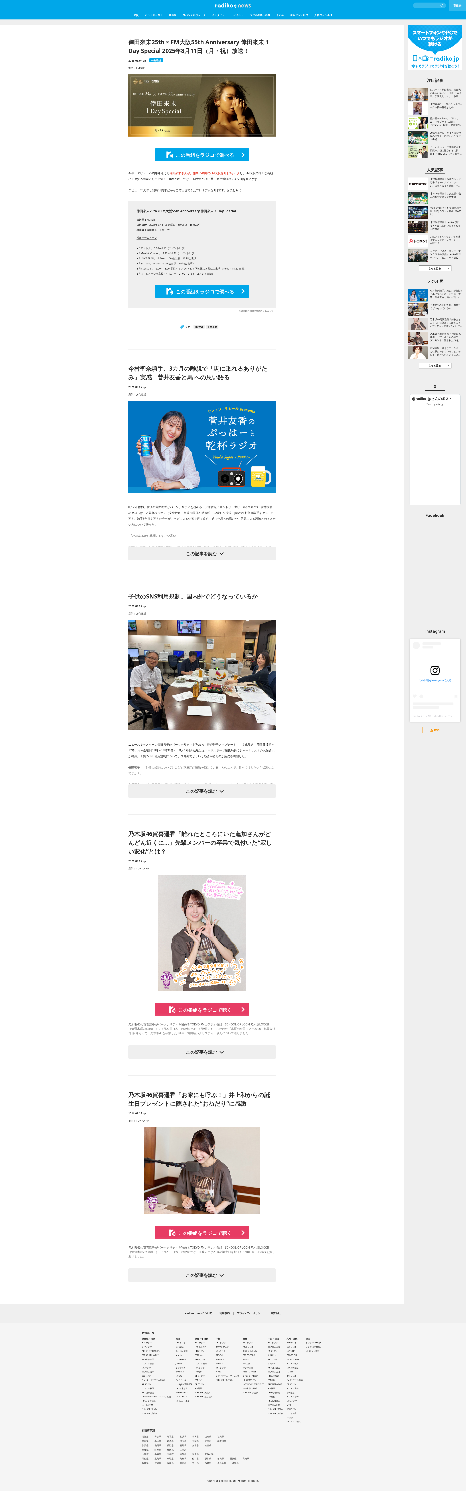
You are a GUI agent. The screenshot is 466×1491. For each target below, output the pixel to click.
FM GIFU (220, 1363)
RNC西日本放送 (275, 1384)
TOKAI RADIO (222, 1346)
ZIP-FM (219, 1355)
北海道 (145, 1436)
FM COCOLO (249, 1355)
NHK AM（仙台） (150, 1413)
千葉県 (195, 1441)
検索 (442, 5)
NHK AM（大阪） (251, 1392)
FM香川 (271, 1388)
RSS (437, 730)
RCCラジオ (273, 1359)
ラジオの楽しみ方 (260, 15)
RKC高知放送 (274, 1400)
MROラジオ (200, 1359)
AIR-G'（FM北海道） (151, 1351)
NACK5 (179, 1375)
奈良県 (195, 1454)
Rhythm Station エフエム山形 (156, 1396)
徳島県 (220, 1458)
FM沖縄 (290, 1417)
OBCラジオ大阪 (250, 1351)
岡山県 (145, 1458)
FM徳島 (271, 1380)
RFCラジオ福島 (149, 1400)
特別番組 (156, 60)
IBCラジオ (146, 1367)
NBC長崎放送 (293, 1367)
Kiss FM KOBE (249, 1371)
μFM (289, 1405)
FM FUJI (198, 1380)
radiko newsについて (198, 1313)
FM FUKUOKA (293, 1359)
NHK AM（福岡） (294, 1421)
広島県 (158, 1458)
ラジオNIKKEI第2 (313, 1346)
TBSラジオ (180, 1342)
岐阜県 (158, 1449)
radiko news (233, 5)
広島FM (271, 1363)
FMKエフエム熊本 (295, 1380)
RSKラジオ (273, 1351)
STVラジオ (147, 1346)
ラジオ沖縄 (292, 1413)
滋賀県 (183, 1454)
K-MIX (218, 1371)
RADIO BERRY (182, 1392)
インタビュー (219, 15)
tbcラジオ (146, 1375)
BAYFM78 (180, 1371)
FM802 (246, 1359)
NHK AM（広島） (276, 1409)
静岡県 (170, 1449)
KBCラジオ (291, 1346)
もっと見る (434, 268)
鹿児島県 (221, 1462)
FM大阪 (199, 326)
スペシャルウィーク (194, 15)
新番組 (173, 15)
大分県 (195, 1462)
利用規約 (225, 1313)
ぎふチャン (221, 1351)
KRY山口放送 (274, 1367)
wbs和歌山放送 (250, 1388)
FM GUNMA (181, 1396)
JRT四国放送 (273, 1375)
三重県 (183, 1449)
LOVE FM (291, 1351)
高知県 (245, 1458)
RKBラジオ (291, 1342)
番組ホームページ (147, 237)
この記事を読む (201, 553)
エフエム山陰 (274, 1346)
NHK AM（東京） (183, 1400)
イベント (238, 15)
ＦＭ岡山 (272, 1355)
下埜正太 (212, 326)
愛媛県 (233, 1458)
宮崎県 (208, 1462)
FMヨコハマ (181, 1380)
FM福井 (198, 1371)
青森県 (158, 1436)
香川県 (208, 1458)
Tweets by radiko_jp (435, 404)
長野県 (170, 1445)
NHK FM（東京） (313, 1351)
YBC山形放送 (148, 1392)
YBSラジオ (200, 1375)
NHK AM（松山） (276, 1413)
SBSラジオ (221, 1367)
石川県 (183, 1445)
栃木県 (158, 1441)
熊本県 (183, 1462)
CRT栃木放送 (181, 1388)
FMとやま (199, 1355)
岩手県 (170, 1436)
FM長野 (198, 1388)
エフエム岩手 (148, 1371)
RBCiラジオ (292, 1409)
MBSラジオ (248, 1346)
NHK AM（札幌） (150, 1409)
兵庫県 (158, 1454)
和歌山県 (209, 1454)
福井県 (208, 1445)
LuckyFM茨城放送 (184, 1384)
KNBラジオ (200, 1351)
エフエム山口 (274, 1371)
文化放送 (180, 1346)
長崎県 (170, 1462)
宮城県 (183, 1436)
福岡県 (145, 1462)
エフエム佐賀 (293, 1363)
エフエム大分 (293, 1388)
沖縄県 (235, 1462)
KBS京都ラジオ (250, 1380)
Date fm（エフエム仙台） (154, 1380)
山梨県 (158, 1445)
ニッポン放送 (182, 1351)
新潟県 (145, 1445)
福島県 (220, 1436)
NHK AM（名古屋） (204, 1396)
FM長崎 (290, 1371)
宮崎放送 (291, 1392)
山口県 (195, 1458)
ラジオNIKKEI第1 (313, 1342)
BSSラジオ (273, 1342)
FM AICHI (220, 1359)
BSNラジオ (200, 1342)
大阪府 (145, 1454)
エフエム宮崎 (293, 1396)
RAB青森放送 (148, 1359)
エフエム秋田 (148, 1388)
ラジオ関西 (248, 1367)
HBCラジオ (147, 1342)
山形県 (208, 1436)
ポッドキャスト (154, 15)
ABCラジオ (248, 1342)
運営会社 (275, 1313)
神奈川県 (221, 1441)
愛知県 (145, 1449)
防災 (136, 15)
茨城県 (145, 1441)
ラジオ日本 (181, 1367)
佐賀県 (158, 1462)
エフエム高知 (274, 1405)
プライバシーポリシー (250, 1313)
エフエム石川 (201, 1363)
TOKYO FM (181, 1359)
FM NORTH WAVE (150, 1355)
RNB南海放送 (274, 1392)
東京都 (208, 1441)
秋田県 (195, 1436)
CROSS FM (292, 1355)
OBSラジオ (292, 1384)
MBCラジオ (292, 1400)
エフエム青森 (148, 1363)
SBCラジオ (200, 1384)
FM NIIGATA (200, 1346)
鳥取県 (170, 1458)
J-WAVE (179, 1363)
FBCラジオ (200, 1367)
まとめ (280, 15)
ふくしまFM (147, 1405)
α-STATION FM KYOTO (253, 1384)
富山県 (195, 1445)
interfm (179, 1355)
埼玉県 (183, 1441)
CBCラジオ (221, 1342)
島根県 (183, 1458)
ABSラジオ (147, 1384)
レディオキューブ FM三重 (227, 1375)
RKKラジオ (291, 1375)
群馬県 (170, 1441)
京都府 (170, 1454)
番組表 (457, 5)
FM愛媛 (271, 1396)
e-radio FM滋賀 (250, 1375)
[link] (432, 399)
